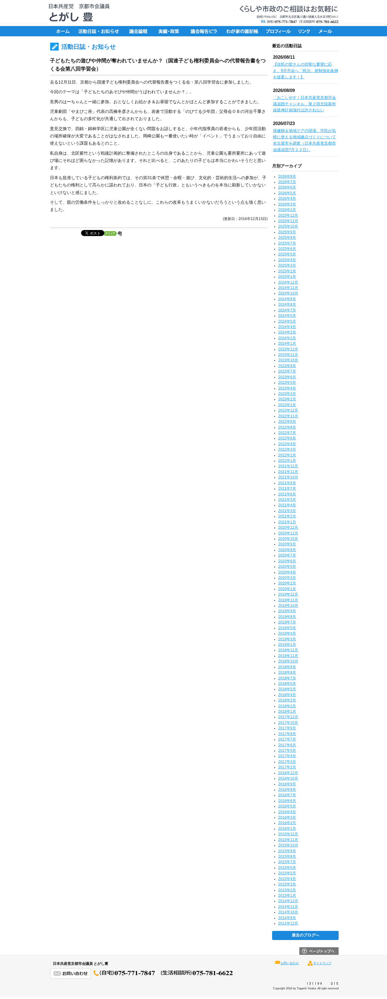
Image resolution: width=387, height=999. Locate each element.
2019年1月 (287, 644)
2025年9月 (287, 232)
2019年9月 (287, 611)
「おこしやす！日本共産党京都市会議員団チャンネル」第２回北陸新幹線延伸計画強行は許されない (304, 104)
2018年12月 (288, 650)
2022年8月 (287, 427)
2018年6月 (287, 683)
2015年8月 (287, 856)
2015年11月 (288, 840)
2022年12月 (288, 410)
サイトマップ (322, 963)
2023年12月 (288, 349)
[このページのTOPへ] (319, 953)
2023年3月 (287, 394)
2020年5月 (287, 566)
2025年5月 (287, 254)
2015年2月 (287, 890)
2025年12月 (288, 215)
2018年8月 (287, 672)
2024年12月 (288, 282)
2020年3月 (287, 578)
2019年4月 (287, 633)
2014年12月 (288, 901)
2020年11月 (288, 533)
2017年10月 (288, 723)
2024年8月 (287, 304)
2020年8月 (287, 550)
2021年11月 (288, 472)
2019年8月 (287, 617)
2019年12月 (288, 594)
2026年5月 (287, 193)
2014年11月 (288, 907)
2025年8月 (287, 237)
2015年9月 (287, 851)
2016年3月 (287, 817)
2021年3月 (287, 511)
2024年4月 (287, 327)
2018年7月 (287, 678)
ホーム (62, 31)
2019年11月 (288, 600)
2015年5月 (287, 873)
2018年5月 (287, 689)
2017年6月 (287, 745)
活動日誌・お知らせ (98, 31)
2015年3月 (287, 884)
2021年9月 (287, 483)
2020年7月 (287, 555)
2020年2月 (287, 583)
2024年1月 (287, 343)
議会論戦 (137, 31)
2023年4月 (287, 388)
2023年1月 (287, 405)
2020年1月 (287, 589)
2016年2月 (287, 823)
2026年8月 (287, 176)
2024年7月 (287, 310)
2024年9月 (287, 299)
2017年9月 (287, 728)
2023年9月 (287, 366)
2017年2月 (287, 767)
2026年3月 (287, 204)
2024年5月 (287, 321)
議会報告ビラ (204, 31)
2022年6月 (287, 438)
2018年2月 (287, 706)
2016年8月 (287, 789)
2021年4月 (287, 505)
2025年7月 (287, 243)
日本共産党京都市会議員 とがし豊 (77, 13)
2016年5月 (287, 806)
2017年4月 (287, 756)
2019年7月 (287, 622)
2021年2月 (287, 516)
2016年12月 (288, 773)
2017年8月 (287, 734)
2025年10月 (288, 226)
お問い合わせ (290, 963)
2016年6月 (287, 801)
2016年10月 (288, 778)
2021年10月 (288, 477)
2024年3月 (287, 332)
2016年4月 (287, 812)
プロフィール (278, 31)
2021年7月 (287, 488)
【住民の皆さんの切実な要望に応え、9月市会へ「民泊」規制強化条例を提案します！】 (305, 70)
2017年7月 (287, 739)
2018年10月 (288, 661)
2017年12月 (288, 717)
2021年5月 (287, 499)
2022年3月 (287, 449)
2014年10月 (288, 912)
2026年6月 (287, 187)
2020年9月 (287, 544)
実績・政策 (170, 31)
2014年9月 (287, 918)
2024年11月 (288, 288)
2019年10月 (288, 605)
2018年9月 (287, 667)
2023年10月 (288, 360)
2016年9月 (287, 784)
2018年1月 (287, 711)
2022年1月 (287, 460)
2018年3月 (287, 700)
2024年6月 (287, 315)
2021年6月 (287, 494)
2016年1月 (287, 828)
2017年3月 (287, 762)
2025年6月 (287, 249)
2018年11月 (288, 656)
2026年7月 (287, 182)
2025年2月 (287, 271)
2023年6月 (287, 377)
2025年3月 (287, 265)
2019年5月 (287, 628)
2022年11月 (288, 416)
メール (326, 31)
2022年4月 (287, 444)
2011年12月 (288, 923)
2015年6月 (287, 867)
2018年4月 (287, 695)
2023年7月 (287, 371)
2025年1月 (287, 276)
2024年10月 (288, 293)
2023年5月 (287, 382)
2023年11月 (288, 355)
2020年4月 (287, 572)
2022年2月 (287, 455)
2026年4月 (287, 198)
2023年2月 (287, 399)
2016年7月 (287, 795)
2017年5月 (287, 750)
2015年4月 (287, 879)
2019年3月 (287, 639)
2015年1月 (287, 895)
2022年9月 (287, 421)
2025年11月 (288, 221)
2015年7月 (287, 862)
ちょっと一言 (240, 31)
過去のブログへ (305, 935)
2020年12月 (288, 527)
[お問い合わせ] (142, 977)
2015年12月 (288, 834)
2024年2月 (287, 338)
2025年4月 (287, 260)
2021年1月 (287, 522)
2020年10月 (288, 539)
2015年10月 (288, 845)
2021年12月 (288, 466)
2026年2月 (287, 210)
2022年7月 (287, 433)
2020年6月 (287, 561)
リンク (305, 31)
